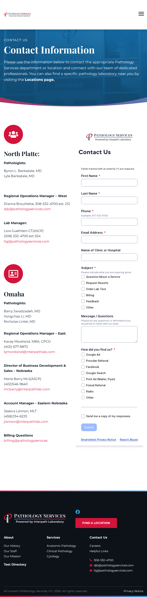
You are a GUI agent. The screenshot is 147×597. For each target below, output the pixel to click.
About (9, 537)
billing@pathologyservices (25, 440)
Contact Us (98, 537)
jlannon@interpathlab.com (26, 421)
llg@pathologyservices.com (26, 241)
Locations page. (40, 79)
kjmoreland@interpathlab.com (29, 352)
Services (53, 537)
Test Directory (15, 564)
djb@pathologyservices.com (27, 209)
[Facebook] (77, 512)
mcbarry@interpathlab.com (27, 389)
